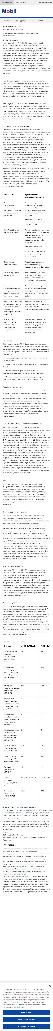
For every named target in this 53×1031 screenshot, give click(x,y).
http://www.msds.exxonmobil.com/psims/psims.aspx (22, 810)
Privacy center (26, 1012)
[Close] (50, 986)
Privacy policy (19, 1007)
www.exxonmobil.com (18, 874)
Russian (40, 20)
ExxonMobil (7, 20)
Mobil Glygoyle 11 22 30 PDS (24, 20)
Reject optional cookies (26, 1019)
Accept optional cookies (26, 1026)
